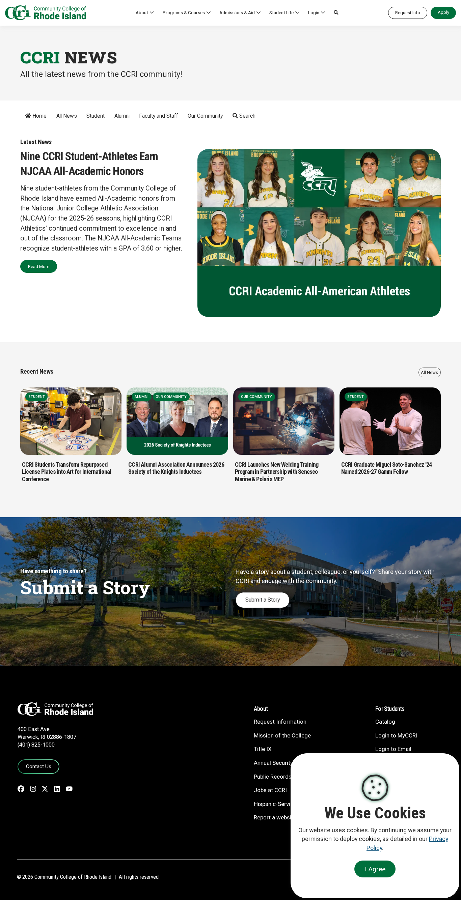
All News (66, 116)
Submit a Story (262, 600)
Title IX (263, 749)
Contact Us (38, 766)
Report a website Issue (282, 817)
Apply (443, 12)
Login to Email (393, 749)
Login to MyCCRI (396, 735)
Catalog (385, 721)
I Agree (375, 869)
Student (95, 116)
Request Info (407, 12)
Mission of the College (282, 735)
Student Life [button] (281, 12)
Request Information (280, 721)
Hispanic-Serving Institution (289, 804)
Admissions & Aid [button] (237, 12)
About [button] (142, 12)
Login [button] (313, 12)
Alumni (122, 116)
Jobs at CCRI (270, 790)
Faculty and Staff (158, 116)
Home (39, 116)
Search (246, 116)
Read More (38, 266)
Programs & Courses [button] (184, 12)
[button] (336, 13)
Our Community (205, 116)
